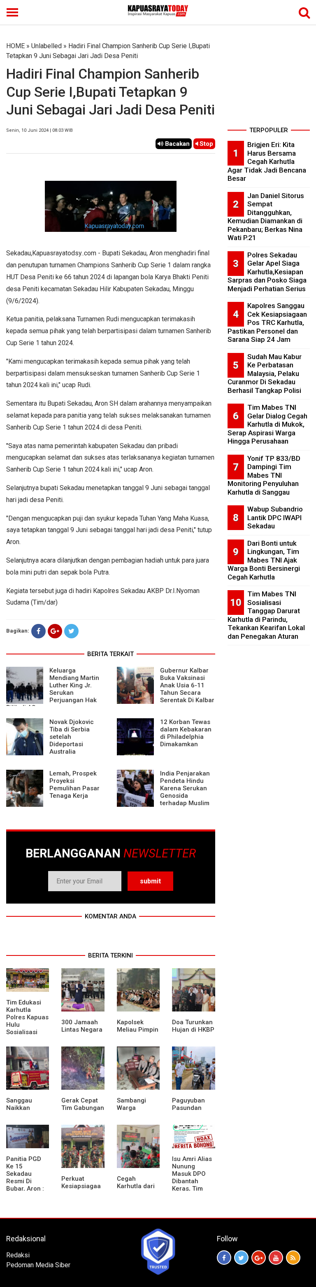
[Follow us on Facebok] (224, 1257)
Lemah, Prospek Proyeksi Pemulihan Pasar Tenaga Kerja (74, 784)
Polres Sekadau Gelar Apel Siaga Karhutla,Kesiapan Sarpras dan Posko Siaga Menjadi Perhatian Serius (267, 272)
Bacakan (176, 143)
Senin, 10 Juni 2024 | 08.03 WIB (39, 130)
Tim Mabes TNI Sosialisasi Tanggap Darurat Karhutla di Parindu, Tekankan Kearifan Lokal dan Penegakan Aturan (266, 615)
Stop (205, 143)
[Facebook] (38, 631)
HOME (15, 46)
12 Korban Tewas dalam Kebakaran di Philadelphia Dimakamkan (185, 733)
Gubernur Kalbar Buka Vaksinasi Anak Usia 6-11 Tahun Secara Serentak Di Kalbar (187, 685)
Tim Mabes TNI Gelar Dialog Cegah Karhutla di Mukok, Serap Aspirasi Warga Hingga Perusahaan (267, 424)
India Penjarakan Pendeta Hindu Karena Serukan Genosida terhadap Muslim (185, 788)
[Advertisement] (269, 82)
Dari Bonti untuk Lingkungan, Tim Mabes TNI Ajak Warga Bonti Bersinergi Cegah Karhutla (264, 560)
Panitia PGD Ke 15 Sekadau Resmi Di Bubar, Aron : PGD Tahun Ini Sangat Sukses (26, 1185)
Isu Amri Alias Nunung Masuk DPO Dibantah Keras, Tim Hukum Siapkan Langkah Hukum (192, 1188)
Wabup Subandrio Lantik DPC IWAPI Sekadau (275, 517)
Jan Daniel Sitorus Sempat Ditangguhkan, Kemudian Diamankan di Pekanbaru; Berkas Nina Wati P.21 (266, 217)
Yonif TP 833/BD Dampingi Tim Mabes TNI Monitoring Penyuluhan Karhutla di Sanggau (264, 475)
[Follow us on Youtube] (276, 1257)
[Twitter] (71, 631)
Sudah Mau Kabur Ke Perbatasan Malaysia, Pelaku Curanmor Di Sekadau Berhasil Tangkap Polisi (265, 374)
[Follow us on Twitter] (241, 1257)
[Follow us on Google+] (258, 1257)
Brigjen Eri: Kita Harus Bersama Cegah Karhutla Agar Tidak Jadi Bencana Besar (267, 161)
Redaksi (18, 1255)
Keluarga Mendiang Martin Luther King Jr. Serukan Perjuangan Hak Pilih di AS (52, 689)
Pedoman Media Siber (38, 1265)
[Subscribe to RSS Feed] (293, 1257)
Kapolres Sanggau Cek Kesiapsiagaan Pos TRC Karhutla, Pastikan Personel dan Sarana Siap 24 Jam (267, 322)
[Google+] (55, 631)
